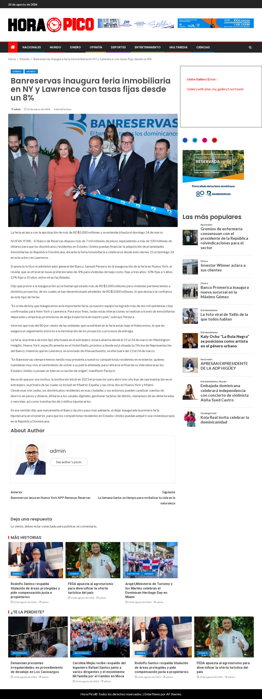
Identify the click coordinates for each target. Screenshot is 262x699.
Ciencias (203, 47)
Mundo (55, 47)
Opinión (96, 47)
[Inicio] (13, 47)
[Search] (250, 47)
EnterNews (152, 694)
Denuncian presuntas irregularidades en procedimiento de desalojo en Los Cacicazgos (37, 667)
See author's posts (68, 462)
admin (17, 109)
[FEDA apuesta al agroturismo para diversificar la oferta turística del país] (93, 560)
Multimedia (178, 47)
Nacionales (32, 47)
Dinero (75, 47)
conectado (49, 526)
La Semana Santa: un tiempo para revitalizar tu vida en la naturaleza (136, 497)
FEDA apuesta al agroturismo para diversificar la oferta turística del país (90, 588)
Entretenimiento (148, 47)
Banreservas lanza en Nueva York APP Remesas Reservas (50, 494)
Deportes (118, 47)
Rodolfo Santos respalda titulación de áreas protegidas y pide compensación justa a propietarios (162, 667)
